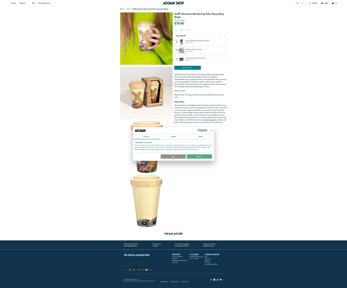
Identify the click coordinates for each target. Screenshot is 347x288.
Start (122, 9)
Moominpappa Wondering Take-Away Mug (197, 41)
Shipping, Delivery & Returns (180, 260)
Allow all (199, 156)
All (128, 9)
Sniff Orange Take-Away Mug (194, 49)
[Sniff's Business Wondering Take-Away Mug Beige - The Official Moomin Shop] (146, 38)
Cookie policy (164, 281)
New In (13, 3)
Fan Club (207, 262)
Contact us (208, 258)
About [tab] (201, 136)
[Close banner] (211, 130)
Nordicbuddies (179, 20)
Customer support (177, 257)
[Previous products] (221, 36)
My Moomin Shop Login (196, 257)
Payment (174, 258)
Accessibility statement (211, 264)
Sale (33, 3)
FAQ (206, 257)
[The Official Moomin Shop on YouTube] (221, 280)
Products (22, 3)
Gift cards (175, 262)
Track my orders (194, 258)
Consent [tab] (146, 136)
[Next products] (225, 36)
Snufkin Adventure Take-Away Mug (195, 58)
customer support (209, 120)
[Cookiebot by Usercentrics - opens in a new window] (199, 130)
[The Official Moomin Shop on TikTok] (218, 280)
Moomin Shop (173, 3)
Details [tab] (173, 136)
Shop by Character (44, 3)
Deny (173, 156)
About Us (207, 260)
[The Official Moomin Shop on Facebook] (211, 280)
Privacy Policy (174, 281)
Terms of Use (185, 281)
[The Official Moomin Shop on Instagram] (214, 280)
